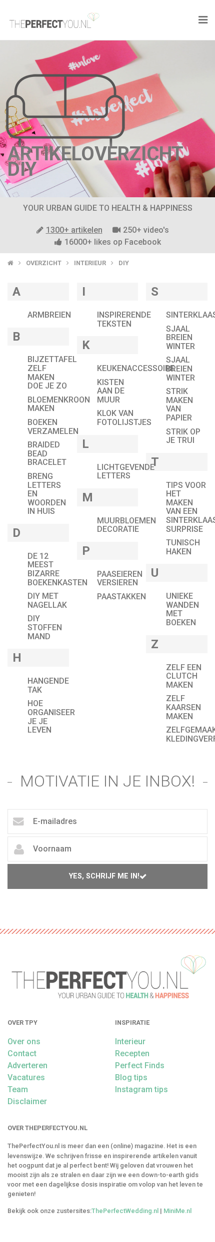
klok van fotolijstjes (124, 418)
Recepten (132, 1053)
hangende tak (48, 685)
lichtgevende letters (125, 471)
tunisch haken (183, 547)
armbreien (49, 315)
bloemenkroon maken (59, 404)
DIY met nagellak (47, 600)
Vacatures (26, 1077)
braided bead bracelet (47, 453)
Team (18, 1089)
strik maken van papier (179, 404)
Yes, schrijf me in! (104, 876)
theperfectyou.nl (54, 20)
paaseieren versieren (119, 578)
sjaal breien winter (180, 337)
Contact (22, 1053)
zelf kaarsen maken (183, 707)
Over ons (24, 1041)
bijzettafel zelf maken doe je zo (52, 373)
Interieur (90, 263)
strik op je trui (183, 436)
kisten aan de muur (110, 391)
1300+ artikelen (74, 230)
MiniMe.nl (178, 1211)
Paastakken (121, 596)
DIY (123, 263)
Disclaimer (27, 1101)
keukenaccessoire (135, 368)
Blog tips (131, 1077)
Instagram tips (141, 1089)
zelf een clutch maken (184, 676)
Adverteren (28, 1065)
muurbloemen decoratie (126, 525)
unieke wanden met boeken (182, 609)
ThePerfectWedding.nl (125, 1211)
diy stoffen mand (45, 627)
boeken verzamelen (53, 426)
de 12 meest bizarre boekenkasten (58, 569)
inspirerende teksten (124, 319)
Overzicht (44, 263)
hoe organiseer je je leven (51, 717)
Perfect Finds (139, 1065)
